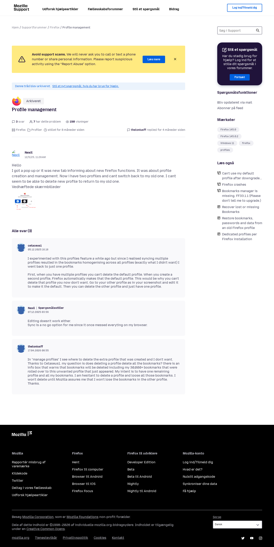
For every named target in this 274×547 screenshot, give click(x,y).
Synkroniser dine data (200, 484)
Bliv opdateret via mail (234, 102)
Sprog (217, 517)
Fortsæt (239, 77)
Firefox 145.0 (228, 129)
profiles (225, 150)
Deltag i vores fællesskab (32, 488)
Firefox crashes (234, 184)
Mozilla (22, 434)
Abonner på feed (230, 108)
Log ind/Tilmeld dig (244, 7)
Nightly (133, 484)
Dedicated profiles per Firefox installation (239, 236)
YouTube (251, 538)
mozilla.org (20, 538)
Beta (130, 469)
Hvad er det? (192, 469)
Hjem (15, 27)
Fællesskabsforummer (105, 9)
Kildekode (19, 473)
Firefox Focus (82, 491)
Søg (258, 30)
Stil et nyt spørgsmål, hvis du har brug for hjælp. (85, 86)
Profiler (36, 130)
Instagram (260, 538)
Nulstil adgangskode (199, 476)
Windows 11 (227, 143)
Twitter (17, 481)
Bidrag (174, 9)
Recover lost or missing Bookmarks (240, 209)
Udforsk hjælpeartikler (60, 9)
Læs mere (153, 59)
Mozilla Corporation (38, 517)
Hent (75, 462)
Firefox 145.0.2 (229, 136)
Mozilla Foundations (82, 517)
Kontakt (118, 538)
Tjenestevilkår (46, 538)
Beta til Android (139, 476)
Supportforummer (34, 27)
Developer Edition (141, 462)
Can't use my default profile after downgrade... (242, 175)
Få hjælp (189, 491)
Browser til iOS (83, 484)
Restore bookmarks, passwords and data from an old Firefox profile (242, 223)
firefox (246, 143)
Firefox (55, 27)
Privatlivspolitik (75, 538)
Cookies (100, 538)
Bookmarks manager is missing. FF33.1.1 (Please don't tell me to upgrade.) (241, 195)
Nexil (28, 152)
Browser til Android (87, 476)
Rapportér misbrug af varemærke (29, 464)
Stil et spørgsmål (146, 9)
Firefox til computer (87, 469)
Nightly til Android (141, 491)
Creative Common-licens (45, 529)
